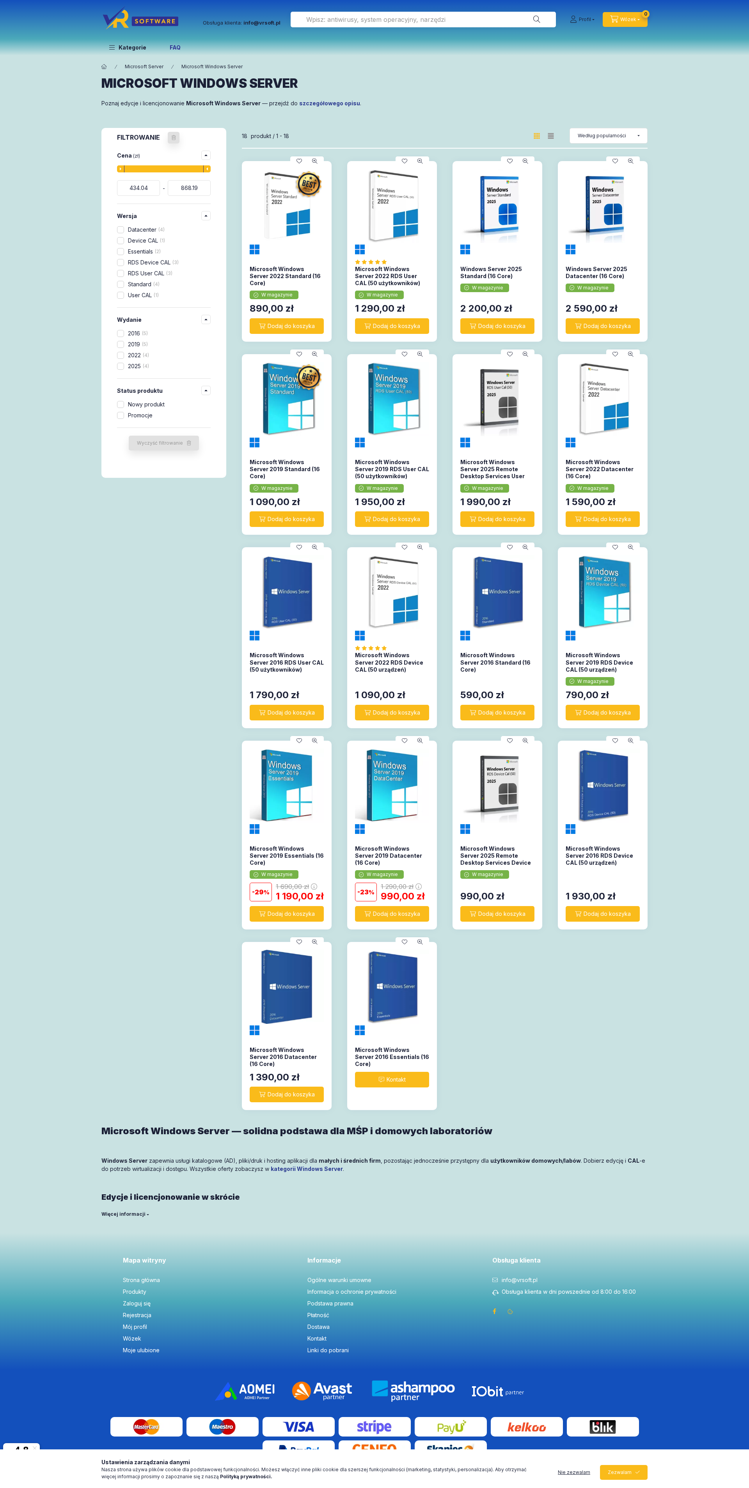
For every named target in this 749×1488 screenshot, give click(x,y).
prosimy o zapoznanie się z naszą (206, 1476)
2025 (137, 366)
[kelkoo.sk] (527, 1426)
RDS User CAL (149, 273)
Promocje (140, 415)
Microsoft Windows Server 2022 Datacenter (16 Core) (600, 469)
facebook (494, 1311)
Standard (143, 284)
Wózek (132, 1338)
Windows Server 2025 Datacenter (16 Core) (596, 272)
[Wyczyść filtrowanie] (173, 138)
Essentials (143, 251)
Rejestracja (137, 1315)
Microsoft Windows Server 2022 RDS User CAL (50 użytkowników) (387, 276)
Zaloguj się (137, 1303)
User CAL (142, 295)
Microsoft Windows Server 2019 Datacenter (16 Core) (388, 855)
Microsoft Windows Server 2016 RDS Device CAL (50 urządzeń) (599, 855)
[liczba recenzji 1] (373, 262)
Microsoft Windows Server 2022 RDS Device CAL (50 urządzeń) (389, 662)
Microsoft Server (144, 66)
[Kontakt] (392, 1079)
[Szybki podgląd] (315, 161)
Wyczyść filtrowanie (160, 443)
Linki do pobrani (328, 1350)
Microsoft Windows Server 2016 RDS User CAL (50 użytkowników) (287, 662)
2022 (137, 355)
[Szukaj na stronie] (536, 19)
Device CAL (145, 240)
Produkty (134, 1291)
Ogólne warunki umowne (339, 1280)
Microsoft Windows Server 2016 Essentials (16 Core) (392, 1056)
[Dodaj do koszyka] (287, 326)
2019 (137, 344)
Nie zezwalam (574, 1472)
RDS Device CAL (152, 262)
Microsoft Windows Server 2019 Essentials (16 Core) (287, 855)
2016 (137, 333)
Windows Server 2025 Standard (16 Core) (491, 272)
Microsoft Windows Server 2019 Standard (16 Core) (285, 469)
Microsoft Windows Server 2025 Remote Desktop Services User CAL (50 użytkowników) (492, 473)
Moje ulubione (141, 1350)
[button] (127, 47)
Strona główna (141, 1280)
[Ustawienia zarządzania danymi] (510, 1311)
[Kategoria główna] (104, 66)
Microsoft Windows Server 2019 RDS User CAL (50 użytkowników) (392, 469)
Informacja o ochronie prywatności (351, 1291)
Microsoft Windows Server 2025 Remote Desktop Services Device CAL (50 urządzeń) (495, 859)
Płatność (318, 1315)
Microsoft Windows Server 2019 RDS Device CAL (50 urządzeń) (599, 662)
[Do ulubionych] (299, 161)
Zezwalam (620, 1472)
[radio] (551, 136)
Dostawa (318, 1326)
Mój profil (135, 1326)
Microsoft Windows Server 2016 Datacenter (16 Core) (283, 1056)
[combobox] (423, 19)
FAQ (175, 47)
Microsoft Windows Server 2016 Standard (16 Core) (495, 662)
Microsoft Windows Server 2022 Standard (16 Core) (285, 276)
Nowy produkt (146, 404)
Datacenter (145, 229)
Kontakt (317, 1338)
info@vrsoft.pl (520, 1280)
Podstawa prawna (330, 1303)
